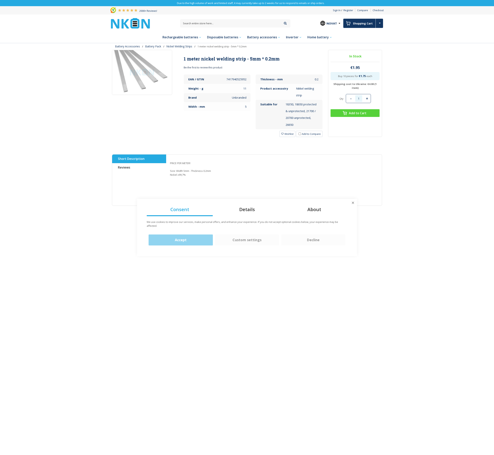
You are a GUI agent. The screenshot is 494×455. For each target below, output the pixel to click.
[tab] (253, 59)
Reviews (124, 167)
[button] (287, 134)
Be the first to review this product (203, 67)
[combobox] (235, 23)
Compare (362, 10)
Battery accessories (127, 46)
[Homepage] (130, 23)
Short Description (131, 159)
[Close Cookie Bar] (353, 203)
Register (348, 10)
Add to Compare (311, 134)
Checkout (378, 10)
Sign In (337, 10)
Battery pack (153, 46)
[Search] (285, 23)
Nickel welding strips (179, 46)
